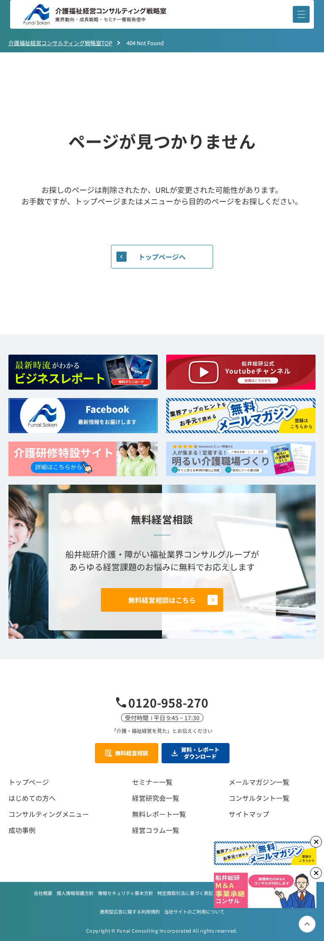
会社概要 (43, 892)
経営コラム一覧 (155, 830)
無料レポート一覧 (159, 814)
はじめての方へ (32, 798)
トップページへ (162, 257)
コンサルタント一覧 (259, 798)
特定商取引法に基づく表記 (185, 892)
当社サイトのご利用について (194, 911)
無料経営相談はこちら (162, 600)
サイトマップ (249, 814)
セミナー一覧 (152, 782)
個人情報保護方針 (75, 892)
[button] (301, 14)
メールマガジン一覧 (259, 782)
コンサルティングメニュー (48, 814)
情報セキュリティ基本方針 (125, 892)
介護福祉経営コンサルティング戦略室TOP (60, 43)
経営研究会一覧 (155, 798)
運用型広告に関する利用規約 (130, 911)
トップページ (28, 782)
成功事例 (21, 830)
